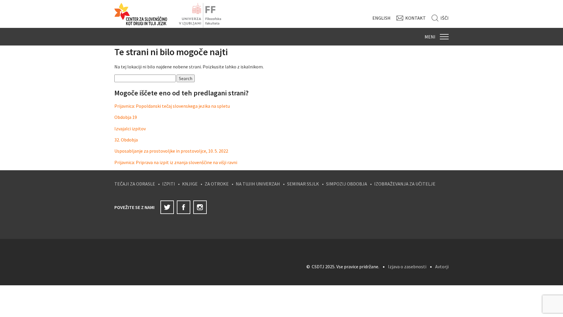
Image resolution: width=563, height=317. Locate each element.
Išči (444, 18)
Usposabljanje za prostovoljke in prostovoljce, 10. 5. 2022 (171, 151)
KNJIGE (190, 184)
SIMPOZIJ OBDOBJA (346, 184)
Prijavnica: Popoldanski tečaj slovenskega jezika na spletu (172, 106)
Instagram (200, 207)
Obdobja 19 (125, 117)
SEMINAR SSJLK (303, 184)
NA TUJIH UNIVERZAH (258, 184)
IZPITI (168, 184)
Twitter (167, 207)
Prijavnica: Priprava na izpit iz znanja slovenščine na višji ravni (175, 162)
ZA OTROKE (217, 184)
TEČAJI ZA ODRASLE (134, 184)
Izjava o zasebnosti (407, 266)
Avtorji (442, 266)
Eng (381, 18)
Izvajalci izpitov (130, 128)
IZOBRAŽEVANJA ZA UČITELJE (404, 184)
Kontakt (415, 18)
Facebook (183, 207)
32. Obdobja (126, 140)
